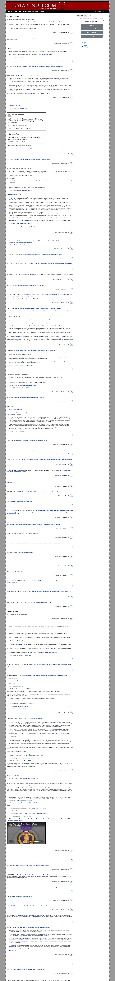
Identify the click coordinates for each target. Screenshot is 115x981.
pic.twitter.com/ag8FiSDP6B (32, 778)
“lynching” (24, 740)
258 (71, 881)
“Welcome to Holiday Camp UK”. (26, 552)
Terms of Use (86, 47)
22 (71, 517)
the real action (29, 93)
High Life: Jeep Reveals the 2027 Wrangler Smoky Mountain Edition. (54, 887)
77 (71, 70)
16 (71, 505)
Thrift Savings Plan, (60, 38)
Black (67, 730)
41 (71, 770)
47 (71, 909)
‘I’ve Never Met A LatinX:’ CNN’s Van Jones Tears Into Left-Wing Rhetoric (44, 649)
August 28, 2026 (32, 28)
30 (71, 302)
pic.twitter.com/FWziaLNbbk (51, 652)
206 (71, 954)
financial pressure (44, 934)
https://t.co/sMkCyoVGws (14, 242)
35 (71, 232)
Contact (16, 11)
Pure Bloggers (91, 36)
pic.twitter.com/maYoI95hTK (26, 242)
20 (71, 163)
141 (71, 963)
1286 (71, 618)
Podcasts (85, 45)
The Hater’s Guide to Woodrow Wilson (25, 787)
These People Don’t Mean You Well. (44, 602)
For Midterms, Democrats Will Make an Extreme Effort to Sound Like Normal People (36, 624)
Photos (10, 11)
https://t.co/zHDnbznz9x (23, 706)
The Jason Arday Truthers (36, 718)
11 (71, 153)
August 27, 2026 (24, 57)
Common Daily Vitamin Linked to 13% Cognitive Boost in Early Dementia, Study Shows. (35, 856)
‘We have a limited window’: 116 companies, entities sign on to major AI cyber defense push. (35, 350)
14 (71, 464)
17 (71, 279)
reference (13, 414)
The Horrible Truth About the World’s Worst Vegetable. (22, 896)
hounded (57, 730)
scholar (10, 732)
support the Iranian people (50, 939)
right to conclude (12, 946)
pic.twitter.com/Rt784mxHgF (26, 223)
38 (71, 248)
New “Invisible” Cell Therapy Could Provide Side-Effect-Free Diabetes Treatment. (31, 865)
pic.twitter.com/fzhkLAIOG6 (30, 385)
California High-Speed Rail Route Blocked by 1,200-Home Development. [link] (45, 543)
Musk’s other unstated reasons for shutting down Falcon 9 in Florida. (29, 397)
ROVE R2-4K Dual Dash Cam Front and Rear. (25, 285)
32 (71, 434)
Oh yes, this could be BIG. (16, 571)
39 (71, 921)
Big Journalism (91, 32)
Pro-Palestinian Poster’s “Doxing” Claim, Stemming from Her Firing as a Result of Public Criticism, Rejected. (43, 450)
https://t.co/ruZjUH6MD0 (42, 813)
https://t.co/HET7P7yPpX (14, 223)
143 (71, 850)
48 (71, 890)
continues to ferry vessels (20, 935)
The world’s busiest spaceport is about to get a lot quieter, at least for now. (34, 75)
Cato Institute (32, 274)
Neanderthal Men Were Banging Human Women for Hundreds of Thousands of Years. (33, 874)
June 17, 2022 (28, 655)
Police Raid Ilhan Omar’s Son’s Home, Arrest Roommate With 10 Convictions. (27, 960)
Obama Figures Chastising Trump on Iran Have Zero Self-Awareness (35, 927)
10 (71, 486)
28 (71, 268)
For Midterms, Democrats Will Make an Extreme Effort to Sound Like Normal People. (43, 254)
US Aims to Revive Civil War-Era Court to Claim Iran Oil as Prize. (24, 533)
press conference (19, 203)
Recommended (91, 28)
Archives (91, 25)
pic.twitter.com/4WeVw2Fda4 (45, 54)
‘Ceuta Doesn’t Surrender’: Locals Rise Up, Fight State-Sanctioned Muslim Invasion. (29, 440)
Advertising (35, 11)
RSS (20, 11)
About (85, 42)
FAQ (84, 43)
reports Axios (19, 644)
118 (71, 900)
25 (71, 444)
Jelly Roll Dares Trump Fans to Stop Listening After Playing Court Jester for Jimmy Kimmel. (42, 66)
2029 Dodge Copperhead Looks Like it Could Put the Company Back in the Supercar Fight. (33, 905)
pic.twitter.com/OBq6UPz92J (32, 758)
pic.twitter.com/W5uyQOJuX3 (15, 409)
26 (71, 859)
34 (71, 258)
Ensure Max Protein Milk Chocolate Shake (26, 969)
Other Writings (27, 11)
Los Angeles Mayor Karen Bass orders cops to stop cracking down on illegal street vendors (40, 308)
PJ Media (42, 11)
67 (71, 391)
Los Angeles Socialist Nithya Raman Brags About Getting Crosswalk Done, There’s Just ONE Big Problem (43, 675)
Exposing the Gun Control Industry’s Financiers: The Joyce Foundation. (29, 979)
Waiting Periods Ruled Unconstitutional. (30, 562)
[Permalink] (69, 32)
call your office (16, 336)
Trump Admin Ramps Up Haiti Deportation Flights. (21, 501)
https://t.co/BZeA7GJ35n (14, 105)
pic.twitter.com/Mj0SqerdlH (20, 26)
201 (71, 712)
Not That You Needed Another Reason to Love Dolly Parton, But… (29, 915)
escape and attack (20, 365)
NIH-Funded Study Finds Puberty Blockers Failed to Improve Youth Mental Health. (32, 159)
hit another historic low (25, 938)
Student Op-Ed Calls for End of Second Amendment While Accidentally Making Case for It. (42, 491)
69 (71, 344)
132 (71, 659)
